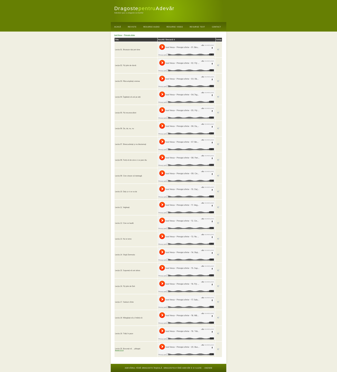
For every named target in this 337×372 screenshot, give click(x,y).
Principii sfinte (129, 35)
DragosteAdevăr (144, 8)
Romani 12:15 (119, 350)
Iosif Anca (118, 35)
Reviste (132, 27)
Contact (216, 27)
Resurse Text (197, 27)
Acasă (117, 27)
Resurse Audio (151, 27)
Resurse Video (175, 27)
